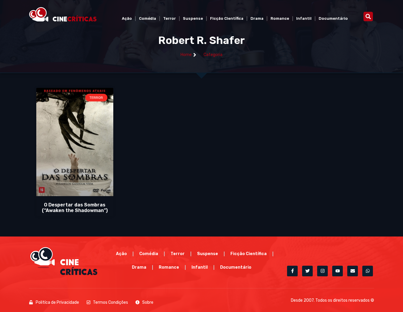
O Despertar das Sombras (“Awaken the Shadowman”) (75, 207)
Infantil (304, 18)
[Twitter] (307, 271)
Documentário (333, 18)
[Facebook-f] (292, 271)
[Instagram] (322, 271)
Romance (280, 18)
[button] (368, 16)
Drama (256, 18)
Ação (127, 18)
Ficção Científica (226, 18)
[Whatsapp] (367, 271)
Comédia (147, 18)
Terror (169, 18)
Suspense (193, 18)
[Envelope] (352, 271)
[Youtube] (337, 271)
